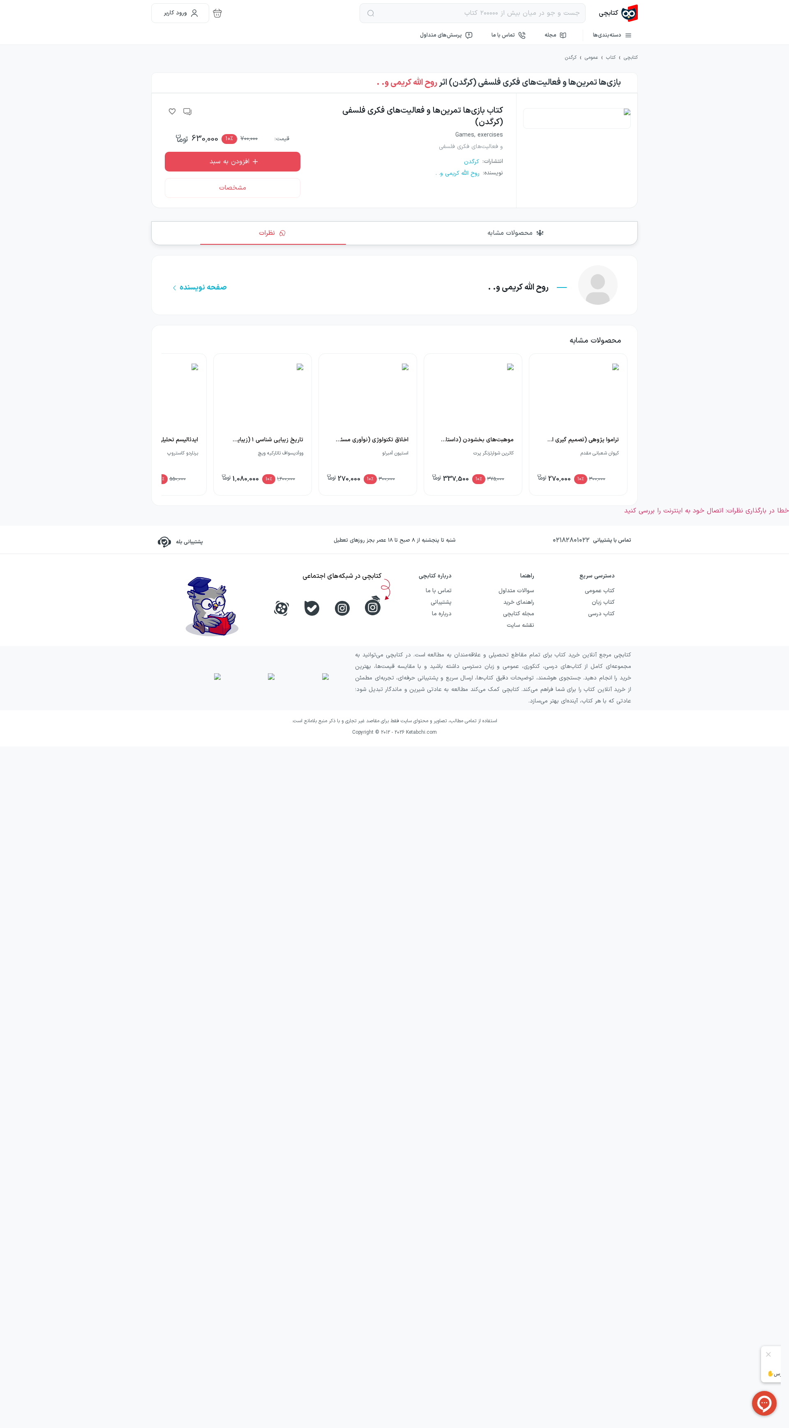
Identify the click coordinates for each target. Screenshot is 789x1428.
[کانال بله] (312, 608)
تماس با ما (503, 35)
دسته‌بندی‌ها (607, 35)
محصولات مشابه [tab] (510, 233)
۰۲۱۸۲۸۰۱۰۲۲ (571, 540)
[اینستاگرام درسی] (373, 605)
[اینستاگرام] (342, 608)
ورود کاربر (175, 13)
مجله (550, 35)
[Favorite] (172, 111)
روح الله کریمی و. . (406, 82)
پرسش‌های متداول (441, 35)
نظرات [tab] (267, 233)
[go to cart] (217, 13)
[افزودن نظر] (188, 111)
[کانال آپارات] (281, 608)
